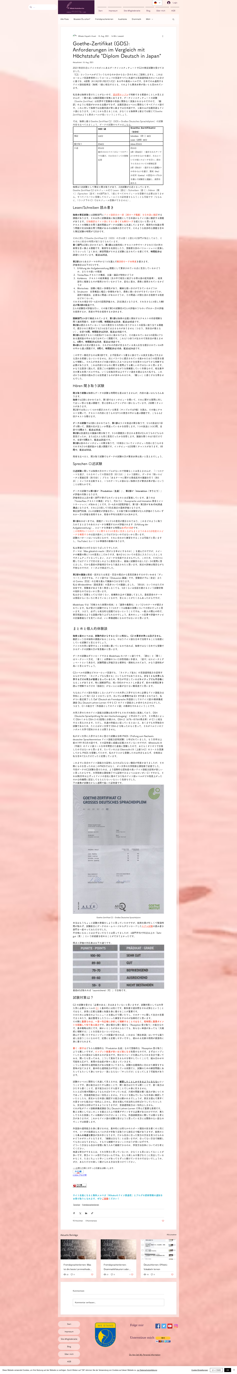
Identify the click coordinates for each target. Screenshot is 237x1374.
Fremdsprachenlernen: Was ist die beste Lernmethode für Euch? (77, 1267)
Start (69, 1324)
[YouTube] (170, 1326)
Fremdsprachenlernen (104, 19)
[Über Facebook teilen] (74, 1213)
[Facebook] (157, 1326)
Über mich (69, 1354)
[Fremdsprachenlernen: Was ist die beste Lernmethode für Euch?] (78, 1249)
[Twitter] (163, 1326)
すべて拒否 (216, 1370)
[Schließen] (234, 1370)
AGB (69, 1361)
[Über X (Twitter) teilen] (80, 1213)
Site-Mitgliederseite (69, 1339)
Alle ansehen (172, 1234)
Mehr (148, 19)
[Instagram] (176, 1326)
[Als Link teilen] (92, 1213)
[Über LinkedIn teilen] (86, 1213)
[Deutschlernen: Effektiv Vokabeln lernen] (158, 1249)
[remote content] (96, 1171)
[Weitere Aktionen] (162, 36)
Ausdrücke (122, 19)
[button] (173, 19)
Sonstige (76, 1205)
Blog (69, 1347)
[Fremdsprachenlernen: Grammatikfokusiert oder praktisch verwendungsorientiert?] (118, 1249)
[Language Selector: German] (157, 3)
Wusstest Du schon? (82, 19)
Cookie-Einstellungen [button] (199, 1370)
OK (228, 1370)
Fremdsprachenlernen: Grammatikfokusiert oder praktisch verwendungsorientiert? (116, 1267)
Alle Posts (64, 19)
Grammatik (136, 19)
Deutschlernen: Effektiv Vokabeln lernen (155, 1267)
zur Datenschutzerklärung (147, 1370)
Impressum (69, 1332)
